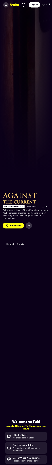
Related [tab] (10, 244)
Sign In (44, 5)
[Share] (29, 225)
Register (34, 5)
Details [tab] (20, 244)
